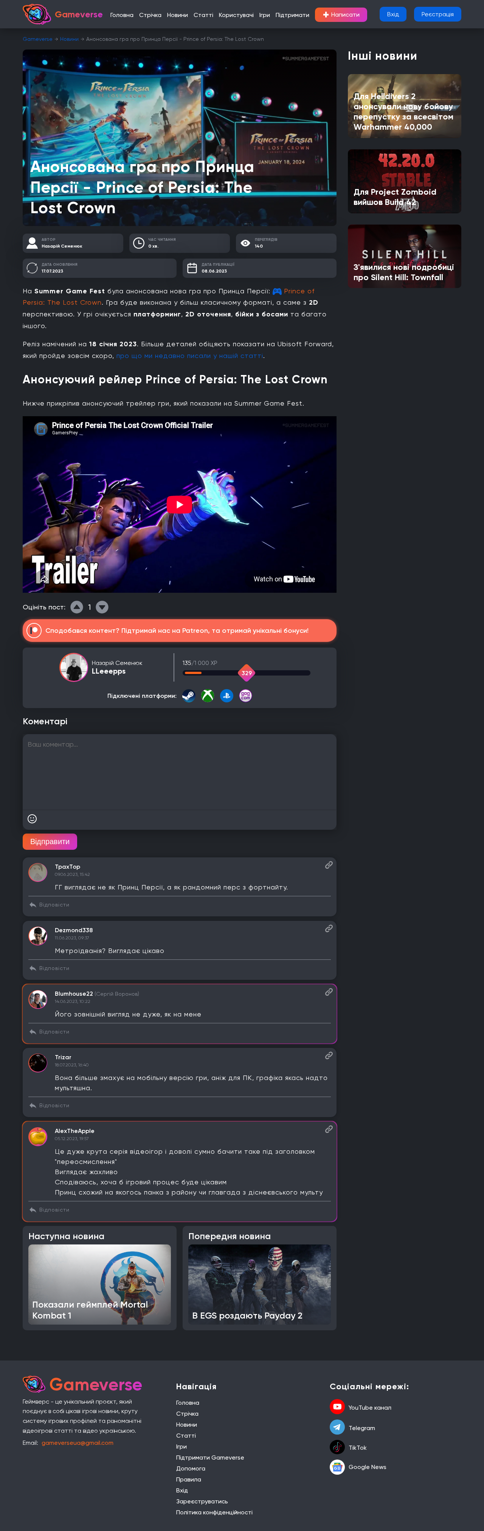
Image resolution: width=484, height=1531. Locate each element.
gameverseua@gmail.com (77, 1442)
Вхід (393, 14)
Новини (177, 15)
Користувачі (236, 15)
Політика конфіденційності (214, 1512)
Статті (203, 15)
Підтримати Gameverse (210, 1457)
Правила (188, 1479)
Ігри (264, 15)
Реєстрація (438, 14)
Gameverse (38, 39)
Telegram (362, 1428)
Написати (341, 15)
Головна (121, 15)
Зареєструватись (202, 1501)
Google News (367, 1467)
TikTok (358, 1447)
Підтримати (292, 15)
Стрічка (150, 15)
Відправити (50, 841)
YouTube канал (370, 1407)
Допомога (190, 1468)
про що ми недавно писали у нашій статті (189, 356)
